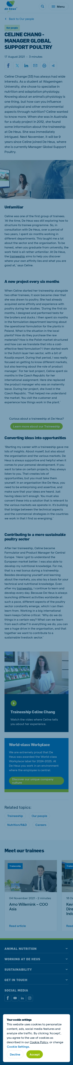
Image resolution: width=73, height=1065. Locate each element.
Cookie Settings (18, 1046)
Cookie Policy (39, 1042)
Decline (15, 1054)
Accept (35, 1054)
